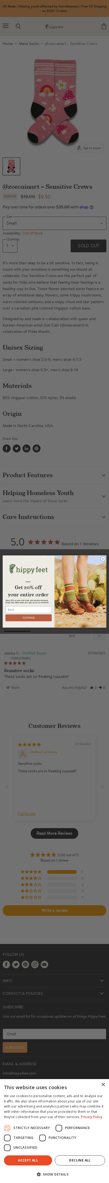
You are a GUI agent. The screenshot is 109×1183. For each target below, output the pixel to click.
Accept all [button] (28, 1160)
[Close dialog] (103, 558)
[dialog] (54, 1131)
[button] (54, 1174)
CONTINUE (28, 617)
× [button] (103, 1085)
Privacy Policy (91, 1117)
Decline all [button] (79, 1160)
